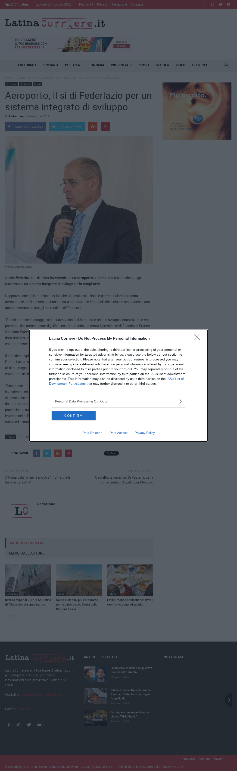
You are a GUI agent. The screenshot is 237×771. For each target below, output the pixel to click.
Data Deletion (92, 433)
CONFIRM (73, 415)
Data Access (118, 433)
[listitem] (118, 401)
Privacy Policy (145, 433)
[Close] (198, 338)
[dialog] (118, 385)
